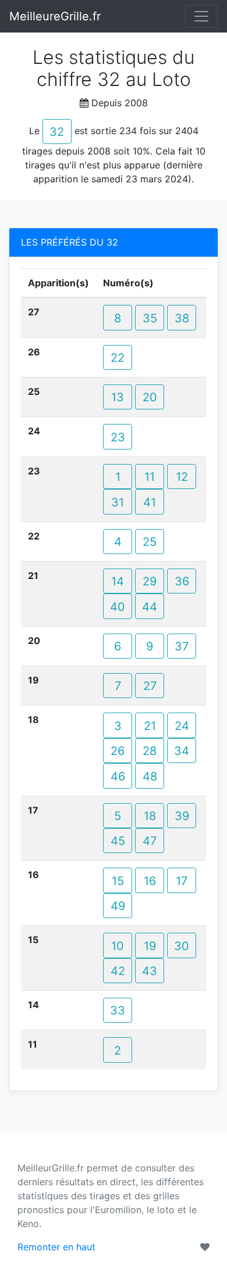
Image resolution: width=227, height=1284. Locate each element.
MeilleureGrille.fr (55, 16)
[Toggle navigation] (201, 16)
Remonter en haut (56, 1247)
